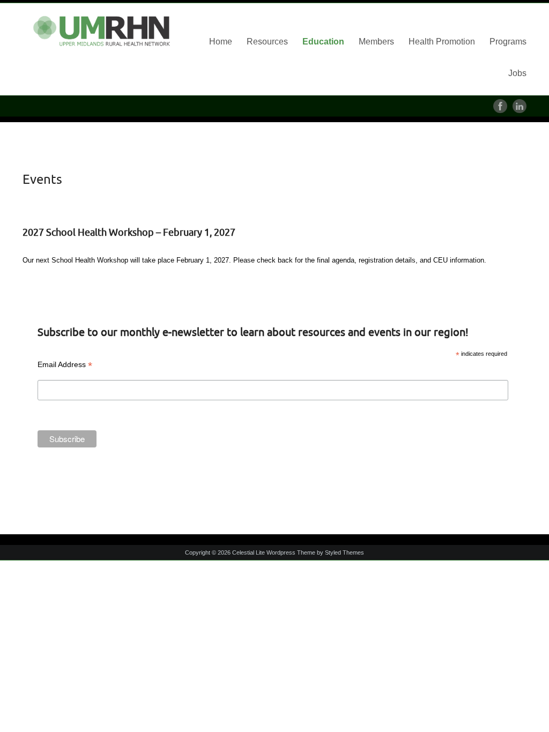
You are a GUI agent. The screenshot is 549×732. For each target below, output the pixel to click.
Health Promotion (442, 41)
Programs (507, 41)
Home (220, 41)
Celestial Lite (248, 552)
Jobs (517, 73)
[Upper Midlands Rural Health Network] (103, 32)
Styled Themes (344, 552)
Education (323, 41)
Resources (267, 41)
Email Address (65, 365)
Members (376, 41)
